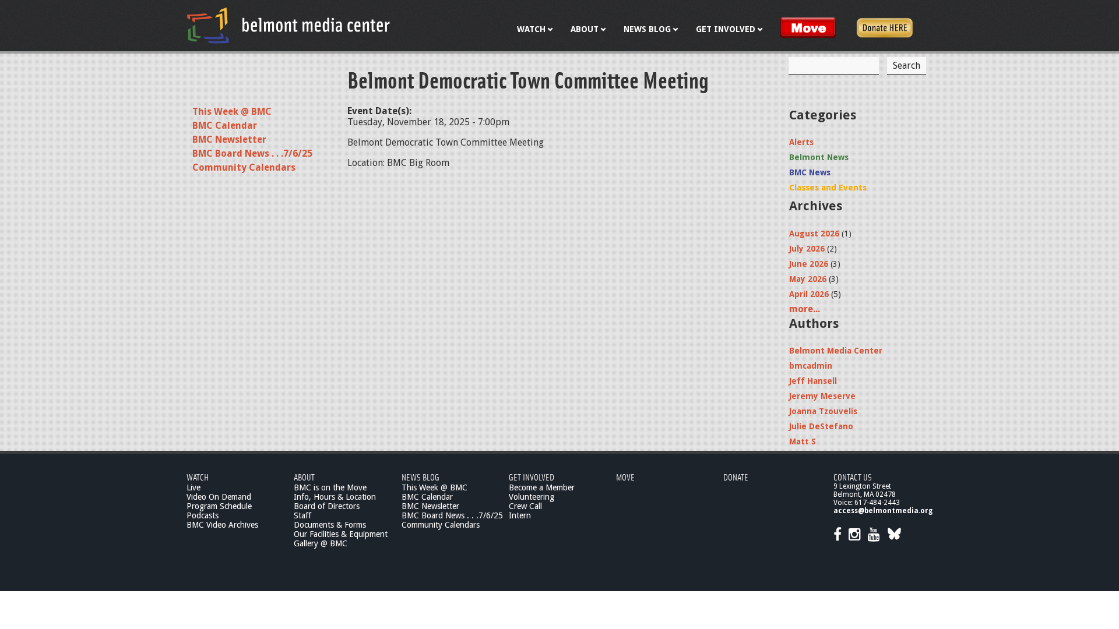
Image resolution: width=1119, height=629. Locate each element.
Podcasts (202, 515)
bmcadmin (810, 365)
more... (804, 308)
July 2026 (807, 248)
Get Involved (531, 476)
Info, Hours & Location (335, 496)
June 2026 (808, 263)
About (304, 476)
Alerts (801, 142)
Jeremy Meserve (822, 396)
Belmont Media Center (835, 350)
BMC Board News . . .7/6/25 (252, 153)
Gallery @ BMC (320, 543)
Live (193, 487)
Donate (735, 476)
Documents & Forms (330, 524)
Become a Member (542, 487)
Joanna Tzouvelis (823, 411)
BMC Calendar (224, 125)
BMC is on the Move (330, 487)
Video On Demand (218, 496)
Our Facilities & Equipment (341, 534)
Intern (520, 515)
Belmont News (819, 157)
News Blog (420, 476)
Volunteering (531, 496)
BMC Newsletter (229, 139)
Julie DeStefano (821, 426)
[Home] (288, 25)
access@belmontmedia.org (882, 511)
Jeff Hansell (813, 381)
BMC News (810, 172)
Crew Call (525, 506)
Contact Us (852, 476)
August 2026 (814, 233)
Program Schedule (219, 506)
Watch (197, 476)
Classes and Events (828, 187)
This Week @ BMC (232, 111)
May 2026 (807, 279)
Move (625, 476)
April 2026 (809, 294)
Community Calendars (243, 167)
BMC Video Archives (222, 524)
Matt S (802, 441)
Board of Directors (327, 506)
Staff (302, 515)
